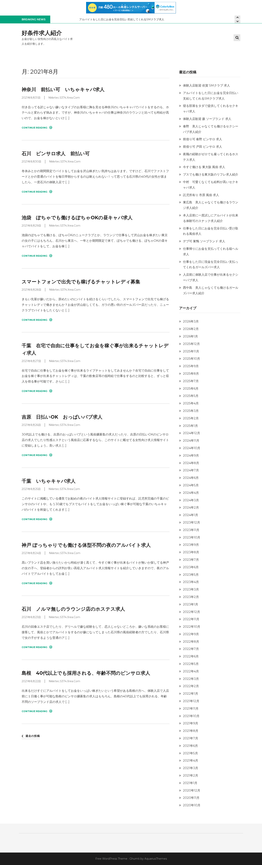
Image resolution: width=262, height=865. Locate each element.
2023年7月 (191, 560)
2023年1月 (190, 604)
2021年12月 (191, 701)
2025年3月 (191, 411)
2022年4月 (191, 671)
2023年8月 (191, 552)
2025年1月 (190, 426)
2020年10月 (191, 805)
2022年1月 (190, 693)
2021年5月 (190, 753)
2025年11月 (191, 351)
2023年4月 (191, 582)
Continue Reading (34, 127)
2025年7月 (191, 381)
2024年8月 (191, 463)
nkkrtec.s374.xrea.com (64, 97)
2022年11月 (191, 619)
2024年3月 (191, 500)
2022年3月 (191, 679)
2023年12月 (191, 522)
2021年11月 (191, 708)
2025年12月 (191, 344)
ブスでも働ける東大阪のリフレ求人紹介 (210, 174)
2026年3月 (191, 321)
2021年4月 (190, 760)
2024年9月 (191, 455)
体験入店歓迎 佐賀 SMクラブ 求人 (206, 85)
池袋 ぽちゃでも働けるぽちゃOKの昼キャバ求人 (77, 217)
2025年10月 (191, 358)
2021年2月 (190, 775)
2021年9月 (190, 723)
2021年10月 (191, 716)
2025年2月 (191, 418)
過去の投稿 (33, 736)
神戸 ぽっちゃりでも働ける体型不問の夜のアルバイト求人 (86, 545)
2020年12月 (191, 790)
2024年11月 (191, 440)
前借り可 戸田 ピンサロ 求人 (202, 146)
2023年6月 (191, 567)
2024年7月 (191, 470)
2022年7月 (191, 649)
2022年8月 (191, 641)
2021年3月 (190, 768)
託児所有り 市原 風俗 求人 (201, 195)
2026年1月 (190, 336)
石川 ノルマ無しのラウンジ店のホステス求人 (73, 609)
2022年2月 (191, 686)
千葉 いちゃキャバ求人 (49, 481)
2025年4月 (191, 403)
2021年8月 (190, 731)
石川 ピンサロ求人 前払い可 (56, 153)
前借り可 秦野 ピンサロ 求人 (202, 139)
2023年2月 (191, 597)
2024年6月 (191, 478)
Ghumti (134, 858)
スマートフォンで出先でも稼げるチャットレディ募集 (81, 281)
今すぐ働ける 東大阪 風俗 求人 (204, 167)
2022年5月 (191, 664)
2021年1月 (190, 783)
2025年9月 (191, 366)
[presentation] (237, 21)
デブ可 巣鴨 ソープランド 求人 (204, 241)
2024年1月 (190, 515)
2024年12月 (191, 433)
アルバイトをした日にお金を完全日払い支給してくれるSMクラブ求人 (121, 19)
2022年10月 (191, 626)
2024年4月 (191, 493)
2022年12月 (191, 612)
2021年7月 (190, 738)
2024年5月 (191, 485)
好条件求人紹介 (42, 32)
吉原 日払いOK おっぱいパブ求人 (62, 417)
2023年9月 (191, 545)
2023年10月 (191, 537)
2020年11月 (191, 798)
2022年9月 (191, 634)
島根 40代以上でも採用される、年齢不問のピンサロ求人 (86, 673)
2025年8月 (191, 373)
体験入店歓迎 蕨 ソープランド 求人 (207, 119)
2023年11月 (191, 530)
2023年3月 (191, 589)
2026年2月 (191, 329)
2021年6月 (190, 746)
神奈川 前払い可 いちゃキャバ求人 (63, 89)
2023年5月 (191, 574)
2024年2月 (191, 507)
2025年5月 (191, 396)
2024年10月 (191, 448)
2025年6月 (191, 388)
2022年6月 (191, 656)
